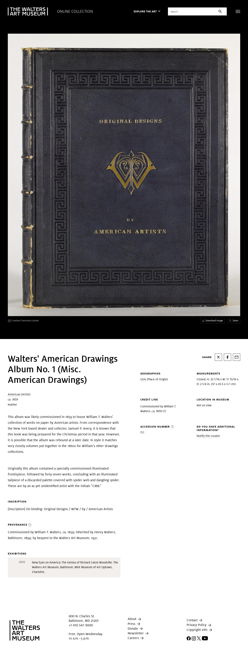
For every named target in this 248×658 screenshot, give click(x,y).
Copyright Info (197, 630)
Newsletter (136, 633)
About (132, 619)
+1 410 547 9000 (81, 625)
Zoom (235, 320)
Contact (192, 620)
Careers (134, 638)
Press (132, 624)
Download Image (214, 320)
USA (143, 379)
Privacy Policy (197, 625)
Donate (133, 628)
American (14, 394)
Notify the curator (208, 436)
